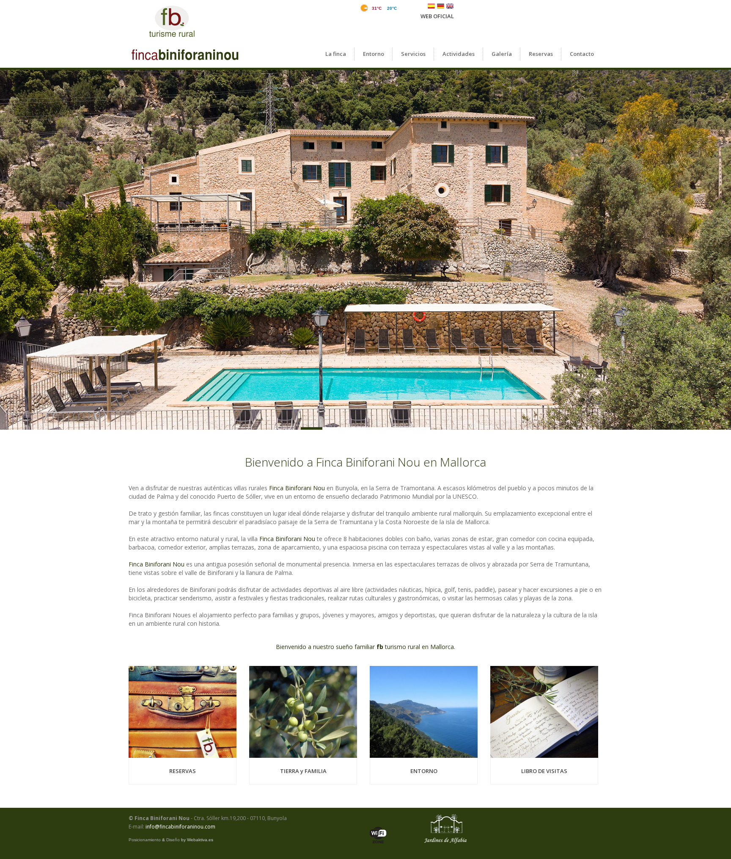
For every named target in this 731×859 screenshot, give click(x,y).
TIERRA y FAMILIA (303, 771)
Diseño (173, 839)
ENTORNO (423, 771)
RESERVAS (182, 771)
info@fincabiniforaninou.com (180, 826)
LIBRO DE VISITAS (544, 771)
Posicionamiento (145, 839)
